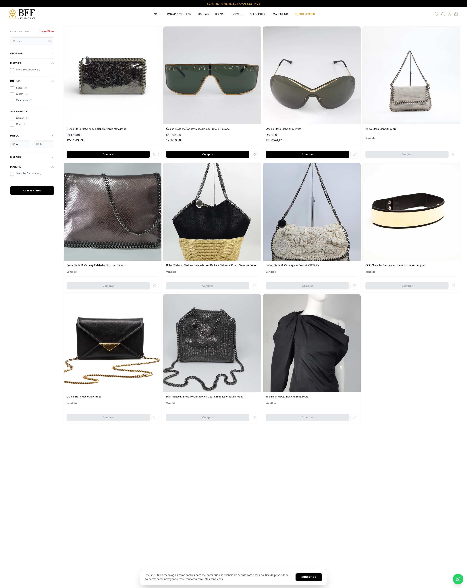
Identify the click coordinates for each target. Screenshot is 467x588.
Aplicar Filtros (32, 190)
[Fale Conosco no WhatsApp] (458, 579)
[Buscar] (50, 41)
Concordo (309, 577)
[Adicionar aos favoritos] (155, 154)
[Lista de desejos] (436, 14)
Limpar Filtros (47, 31)
